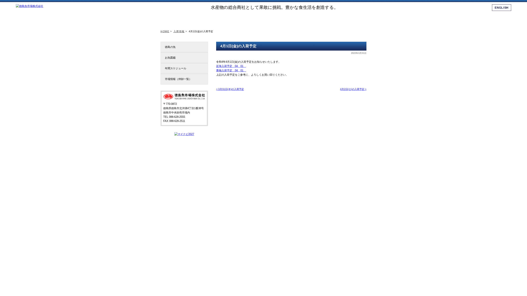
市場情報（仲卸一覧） (178, 79)
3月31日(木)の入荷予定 (230, 89)
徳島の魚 (170, 47)
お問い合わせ (358, 18)
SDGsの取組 (244, 18)
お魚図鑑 (170, 57)
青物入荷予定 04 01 (231, 70)
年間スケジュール (175, 68)
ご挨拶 (220, 18)
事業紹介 (289, 18)
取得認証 (266, 18)
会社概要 (312, 18)
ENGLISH (501, 7)
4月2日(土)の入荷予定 (353, 89)
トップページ (175, 18)
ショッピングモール (335, 18)
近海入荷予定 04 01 (231, 66)
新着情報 (198, 18)
